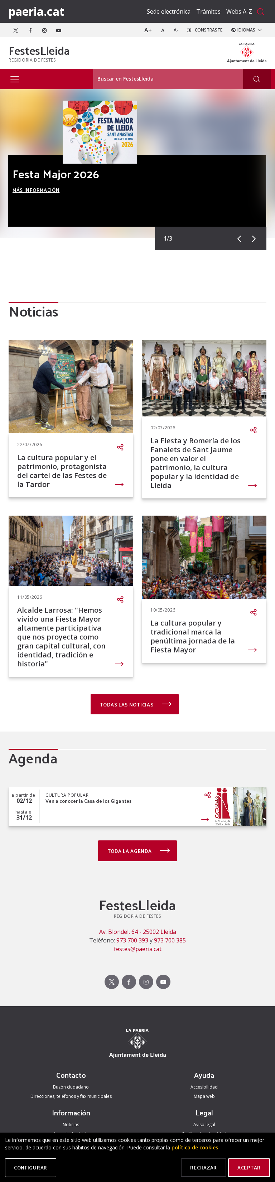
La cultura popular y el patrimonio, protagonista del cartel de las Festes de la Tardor (62, 471)
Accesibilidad (204, 1087)
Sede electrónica (168, 11)
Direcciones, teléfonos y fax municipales (71, 1096)
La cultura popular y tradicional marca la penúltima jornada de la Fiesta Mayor (192, 636)
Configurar (30, 1167)
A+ (148, 30)
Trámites (208, 11)
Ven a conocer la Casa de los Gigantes (88, 801)
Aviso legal (204, 1124)
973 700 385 (170, 940)
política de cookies (195, 1147)
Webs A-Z (239, 11)
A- (176, 30)
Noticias (71, 1124)
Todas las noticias (127, 704)
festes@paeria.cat (137, 949)
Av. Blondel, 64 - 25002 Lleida (137, 932)
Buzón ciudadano (71, 1087)
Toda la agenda (130, 850)
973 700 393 (132, 940)
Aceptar (249, 1167)
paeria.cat (36, 11)
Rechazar (203, 1167)
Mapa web (204, 1096)
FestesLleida (39, 50)
